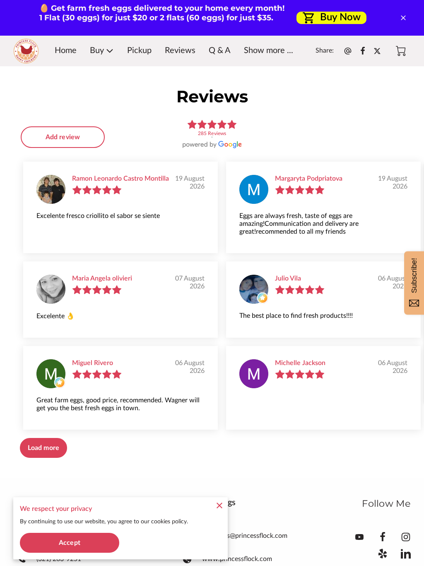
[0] (401, 51)
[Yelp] (382, 553)
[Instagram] (406, 537)
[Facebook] (382, 537)
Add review (63, 137)
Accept (69, 542)
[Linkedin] (406, 553)
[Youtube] (359, 537)
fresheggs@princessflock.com (244, 535)
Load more (43, 448)
